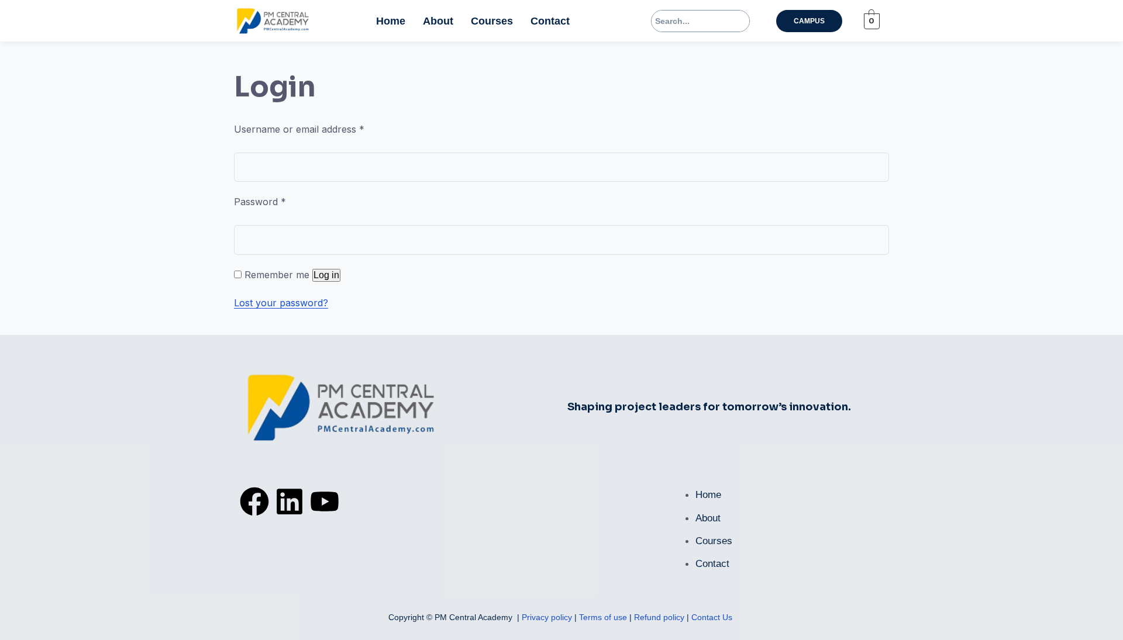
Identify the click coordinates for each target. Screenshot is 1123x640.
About (438, 21)
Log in (326, 275)
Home (390, 21)
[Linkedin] (289, 501)
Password (260, 201)
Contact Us (711, 617)
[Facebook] (254, 501)
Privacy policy (548, 617)
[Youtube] (324, 501)
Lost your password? (281, 303)
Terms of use (604, 617)
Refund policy (659, 617)
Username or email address (299, 129)
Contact (550, 21)
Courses (492, 21)
